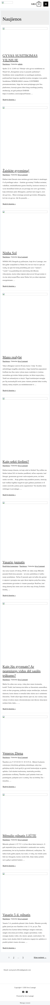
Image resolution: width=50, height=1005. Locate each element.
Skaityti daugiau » (9, 100)
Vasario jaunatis (14, 562)
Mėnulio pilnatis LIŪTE (19, 836)
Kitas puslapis (40, 957)
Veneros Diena (13, 753)
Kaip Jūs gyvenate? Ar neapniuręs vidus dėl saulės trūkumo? (22, 671)
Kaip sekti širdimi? (16, 461)
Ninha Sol (10, 253)
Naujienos (6, 64)
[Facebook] (23, 992)
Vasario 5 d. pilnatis (16, 915)
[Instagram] (27, 992)
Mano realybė (12, 357)
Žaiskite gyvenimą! (16, 171)
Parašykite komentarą (10, 566)
